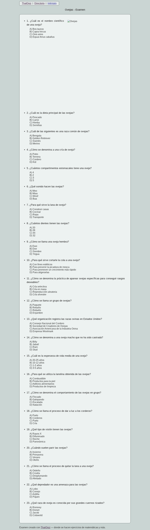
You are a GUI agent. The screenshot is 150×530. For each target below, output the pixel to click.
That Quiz (45, 527)
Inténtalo (52, 3)
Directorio (39, 3)
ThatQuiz (26, 3)
